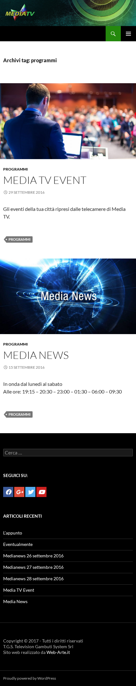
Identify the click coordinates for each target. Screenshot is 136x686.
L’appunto (12, 532)
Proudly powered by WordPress (29, 678)
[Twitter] (30, 492)
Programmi (15, 169)
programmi (19, 239)
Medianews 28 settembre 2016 (33, 578)
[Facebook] (8, 492)
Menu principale (128, 33)
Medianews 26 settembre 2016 (33, 555)
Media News (36, 354)
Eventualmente (18, 544)
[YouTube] (41, 492)
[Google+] (19, 492)
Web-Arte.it (58, 652)
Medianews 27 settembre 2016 (33, 567)
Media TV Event (44, 179)
